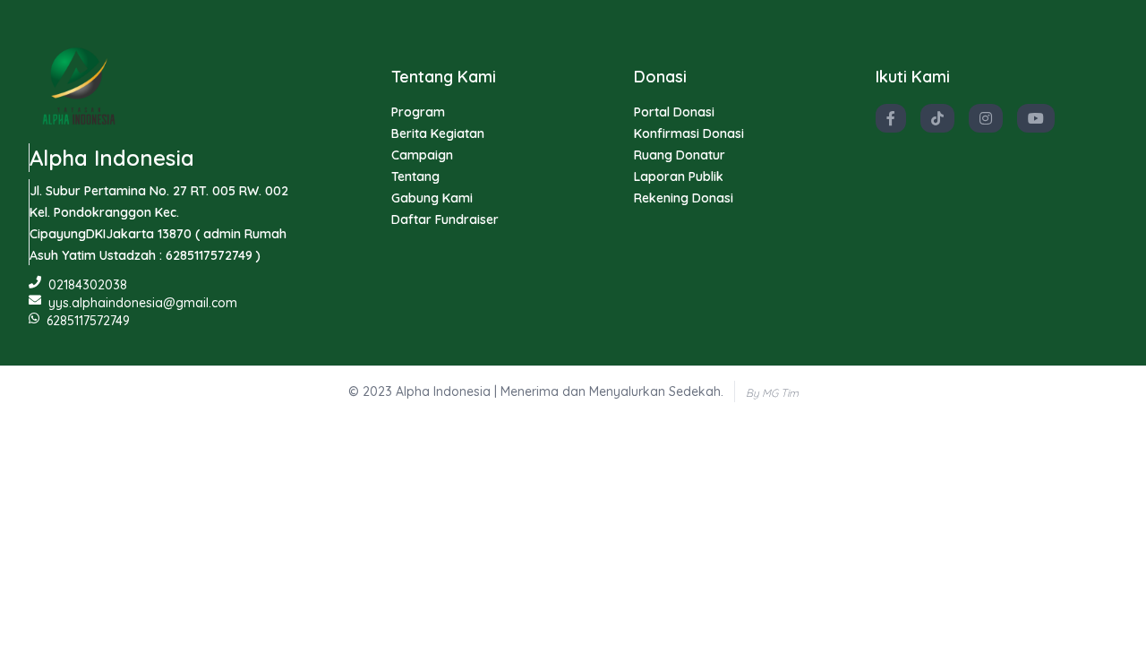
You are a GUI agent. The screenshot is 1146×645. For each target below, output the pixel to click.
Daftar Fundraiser (445, 219)
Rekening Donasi (683, 198)
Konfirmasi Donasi (689, 133)
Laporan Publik (678, 176)
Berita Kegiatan (437, 133)
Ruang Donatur (679, 155)
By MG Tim (772, 393)
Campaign (422, 155)
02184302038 (87, 285)
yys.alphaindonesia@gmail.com (142, 303)
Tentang (415, 176)
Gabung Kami (432, 198)
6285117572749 (88, 321)
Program (418, 112)
